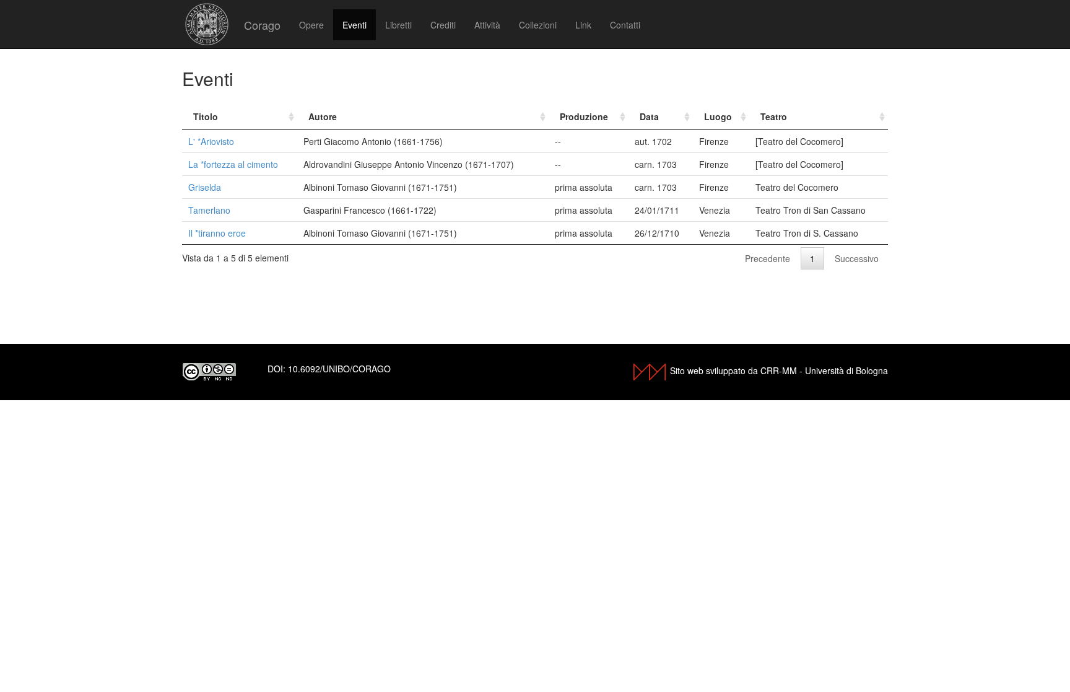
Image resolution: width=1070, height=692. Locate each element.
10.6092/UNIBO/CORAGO (339, 368)
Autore (322, 116)
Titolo (205, 116)
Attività (487, 25)
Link (583, 25)
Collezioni (538, 25)
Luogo (718, 116)
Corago (262, 25)
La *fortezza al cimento (233, 164)
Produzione (584, 116)
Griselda (204, 187)
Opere (311, 25)
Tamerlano (209, 210)
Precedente (767, 258)
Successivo (857, 258)
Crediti (443, 25)
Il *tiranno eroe (217, 233)
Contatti (625, 25)
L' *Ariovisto (211, 141)
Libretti (398, 25)
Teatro (773, 116)
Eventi (354, 25)
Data (649, 116)
